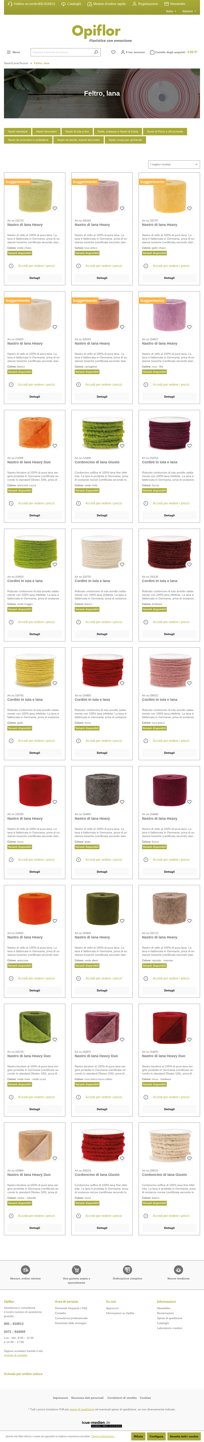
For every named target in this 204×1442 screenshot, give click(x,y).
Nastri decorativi (46, 131)
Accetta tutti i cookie (184, 1436)
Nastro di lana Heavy (25, 225)
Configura (156, 1436)
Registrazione (148, 4)
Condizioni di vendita (122, 1397)
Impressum (60, 1397)
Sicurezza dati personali (87, 1397)
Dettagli (34, 277)
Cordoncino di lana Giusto (97, 462)
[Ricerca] (96, 52)
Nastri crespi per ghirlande (125, 139)
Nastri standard (17, 131)
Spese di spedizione (169, 1318)
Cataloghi (74, 4)
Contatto (60, 1313)
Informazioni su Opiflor (120, 1313)
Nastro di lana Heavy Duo (29, 462)
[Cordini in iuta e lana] (169, 433)
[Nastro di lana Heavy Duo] (34, 433)
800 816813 (46, 4)
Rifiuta (138, 1436)
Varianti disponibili (19, 253)
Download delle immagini (70, 1323)
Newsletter (177, 4)
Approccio (112, 1308)
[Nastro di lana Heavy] (34, 196)
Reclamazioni (165, 1313)
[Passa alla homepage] (102, 33)
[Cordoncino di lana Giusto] (102, 433)
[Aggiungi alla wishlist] (55, 209)
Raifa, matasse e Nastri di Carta (118, 131)
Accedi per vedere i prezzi (36, 266)
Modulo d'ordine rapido (109, 4)
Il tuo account (135, 52)
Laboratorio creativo (169, 1328)
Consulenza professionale (71, 1318)
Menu (15, 52)
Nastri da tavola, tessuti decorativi (78, 139)
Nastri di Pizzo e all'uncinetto (165, 131)
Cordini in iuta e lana (159, 462)
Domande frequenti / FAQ (71, 1308)
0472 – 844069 (14, 1331)
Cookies (145, 1397)
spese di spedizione (82, 1409)
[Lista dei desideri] (113, 52)
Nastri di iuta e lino (77, 131)
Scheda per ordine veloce (23, 1374)
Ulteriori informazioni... (103, 1436)
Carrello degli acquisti (176, 52)
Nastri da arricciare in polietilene (28, 139)
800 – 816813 (14, 1323)
